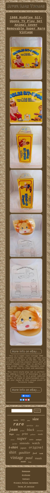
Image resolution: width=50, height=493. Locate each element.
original (36, 447)
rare (18, 424)
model (23, 461)
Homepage (26, 471)
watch (36, 443)
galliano (32, 434)
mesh (38, 458)
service (30, 425)
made (40, 434)
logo (11, 434)
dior (37, 425)
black (30, 430)
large (29, 462)
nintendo (24, 443)
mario (15, 420)
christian (40, 431)
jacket (14, 444)
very (23, 419)
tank (41, 453)
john (28, 420)
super (22, 438)
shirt (12, 452)
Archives (26, 475)
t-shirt (13, 447)
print (25, 433)
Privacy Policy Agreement (26, 483)
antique (39, 440)
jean (13, 429)
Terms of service (26, 487)
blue (17, 435)
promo (22, 431)
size (35, 419)
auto (31, 439)
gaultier (24, 452)
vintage (16, 457)
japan (23, 447)
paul (29, 458)
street (12, 440)
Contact (26, 479)
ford (35, 453)
